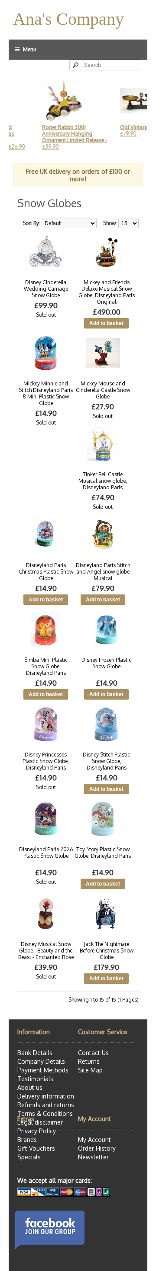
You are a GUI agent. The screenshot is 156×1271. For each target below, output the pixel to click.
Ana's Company (68, 19)
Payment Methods (42, 1070)
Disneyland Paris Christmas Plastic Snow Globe (46, 571)
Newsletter (93, 1157)
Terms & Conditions (45, 1113)
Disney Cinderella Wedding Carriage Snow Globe (46, 289)
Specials (29, 1157)
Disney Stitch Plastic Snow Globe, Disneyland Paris (106, 761)
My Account (94, 1139)
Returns (89, 1061)
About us (29, 1087)
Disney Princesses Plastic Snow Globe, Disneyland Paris (46, 761)
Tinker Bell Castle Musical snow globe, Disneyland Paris (102, 481)
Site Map (90, 1070)
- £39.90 (67, 137)
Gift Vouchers (36, 1148)
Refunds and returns (45, 1104)
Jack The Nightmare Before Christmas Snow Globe (106, 950)
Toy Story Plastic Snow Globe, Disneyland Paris (103, 852)
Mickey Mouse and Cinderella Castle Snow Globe (103, 390)
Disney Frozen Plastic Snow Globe (106, 663)
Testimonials (35, 1078)
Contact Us (93, 1052)
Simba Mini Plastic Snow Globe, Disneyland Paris (46, 666)
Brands (27, 1139)
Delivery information (45, 1096)
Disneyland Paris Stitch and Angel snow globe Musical (103, 571)
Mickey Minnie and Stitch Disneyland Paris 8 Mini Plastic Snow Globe (46, 393)
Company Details (41, 1061)
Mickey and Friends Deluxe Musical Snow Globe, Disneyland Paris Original (106, 292)
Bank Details (34, 1052)
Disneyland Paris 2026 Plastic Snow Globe (46, 852)
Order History (97, 1148)
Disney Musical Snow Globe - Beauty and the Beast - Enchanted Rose (46, 950)
